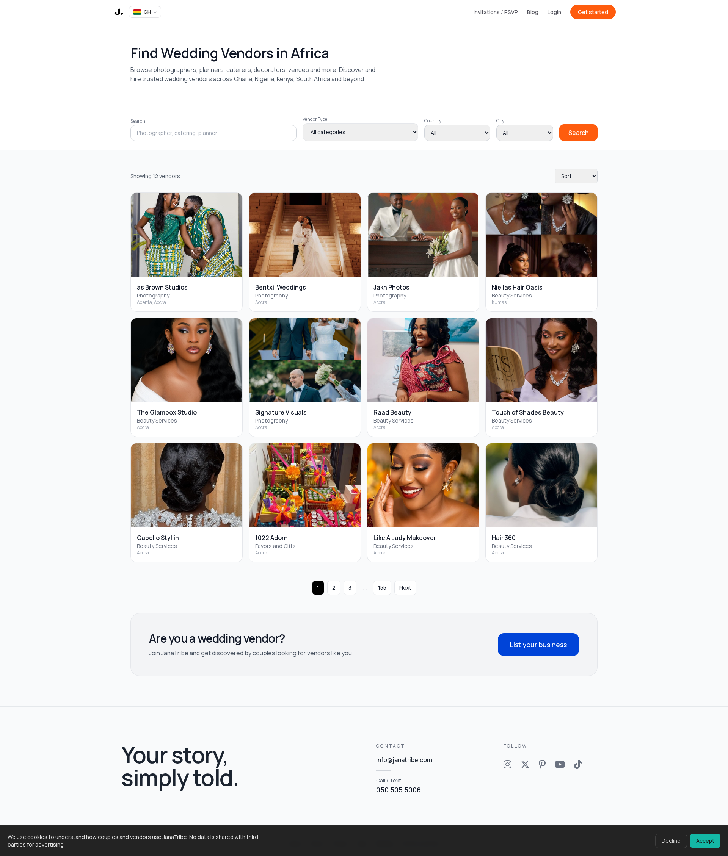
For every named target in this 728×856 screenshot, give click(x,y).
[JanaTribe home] (118, 12)
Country (432, 120)
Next (405, 587)
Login (554, 12)
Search (137, 121)
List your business (538, 644)
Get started (593, 12)
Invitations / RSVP (496, 12)
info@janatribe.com (404, 760)
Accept (705, 840)
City (500, 120)
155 (382, 587)
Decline (671, 840)
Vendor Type (315, 119)
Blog (532, 12)
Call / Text (398, 785)
